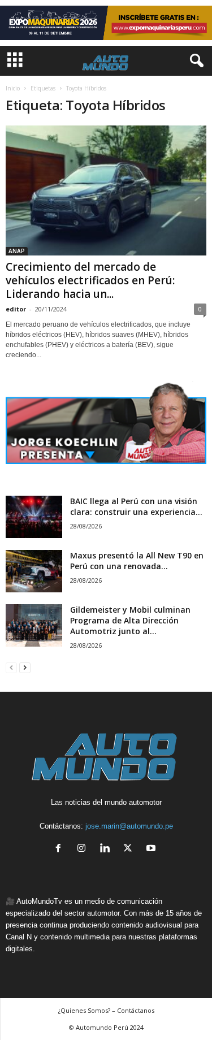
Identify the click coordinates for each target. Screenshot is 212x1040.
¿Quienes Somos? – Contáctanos (106, 1010)
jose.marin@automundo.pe (129, 826)
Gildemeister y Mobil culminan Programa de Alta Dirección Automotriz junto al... (130, 620)
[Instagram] (84, 849)
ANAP (16, 251)
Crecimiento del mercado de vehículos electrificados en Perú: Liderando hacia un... (90, 280)
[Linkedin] (107, 849)
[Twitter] (130, 849)
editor (16, 309)
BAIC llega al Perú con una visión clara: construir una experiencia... (136, 506)
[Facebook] (60, 849)
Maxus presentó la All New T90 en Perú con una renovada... (137, 560)
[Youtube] (152, 849)
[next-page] (25, 667)
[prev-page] (11, 667)
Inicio (13, 88)
